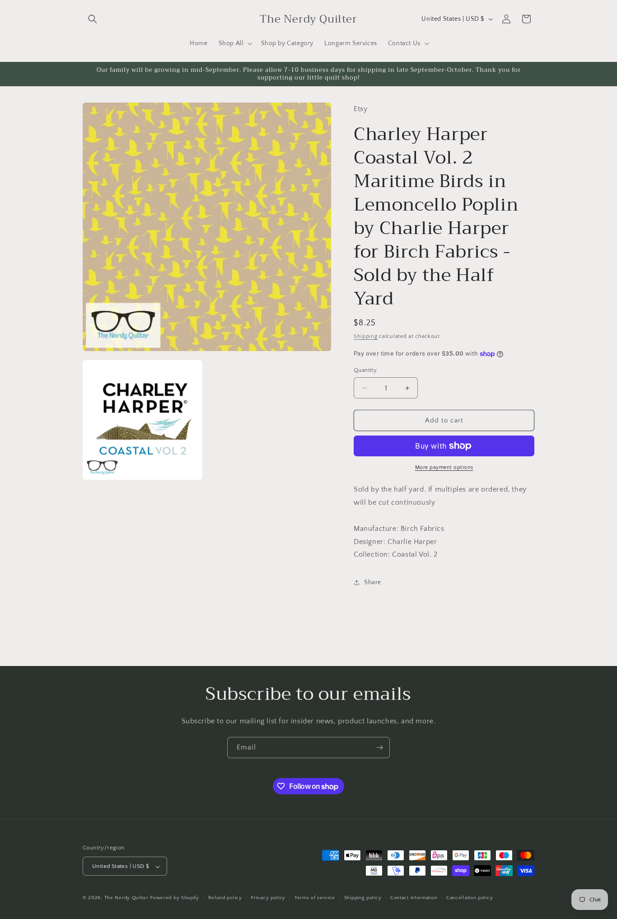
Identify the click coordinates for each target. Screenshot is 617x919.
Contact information (413, 897)
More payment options (444, 467)
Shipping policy (363, 897)
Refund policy (225, 897)
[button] (93, 19)
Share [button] (372, 582)
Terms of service (314, 897)
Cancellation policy (469, 897)
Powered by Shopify (174, 898)
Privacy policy (268, 897)
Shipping (366, 336)
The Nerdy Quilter (126, 898)
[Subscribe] (379, 747)
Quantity (365, 370)
